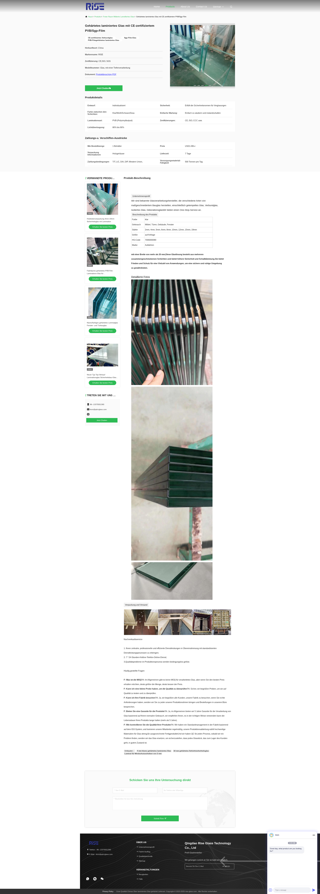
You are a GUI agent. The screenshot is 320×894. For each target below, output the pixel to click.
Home (157, 6)
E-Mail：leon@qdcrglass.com (101, 854)
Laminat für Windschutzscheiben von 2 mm (143, 754)
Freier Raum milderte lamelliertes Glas (118, 17)
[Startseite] (95, 6)
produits (97, 17)
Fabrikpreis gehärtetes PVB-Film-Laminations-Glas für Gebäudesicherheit (100, 273)
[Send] (314, 890)
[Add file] (270, 890)
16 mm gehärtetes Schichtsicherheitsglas (191, 751)
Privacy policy (107, 891)
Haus (90, 17)
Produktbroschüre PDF (106, 74)
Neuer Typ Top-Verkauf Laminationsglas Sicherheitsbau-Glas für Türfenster (101, 377)
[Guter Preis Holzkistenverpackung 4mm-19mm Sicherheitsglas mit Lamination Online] (102, 199)
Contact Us (201, 6)
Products (170, 6)
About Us (185, 6)
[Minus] (313, 835)
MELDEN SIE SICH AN (228, 866)
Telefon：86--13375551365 (100, 850)
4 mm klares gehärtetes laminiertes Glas (154, 751)
